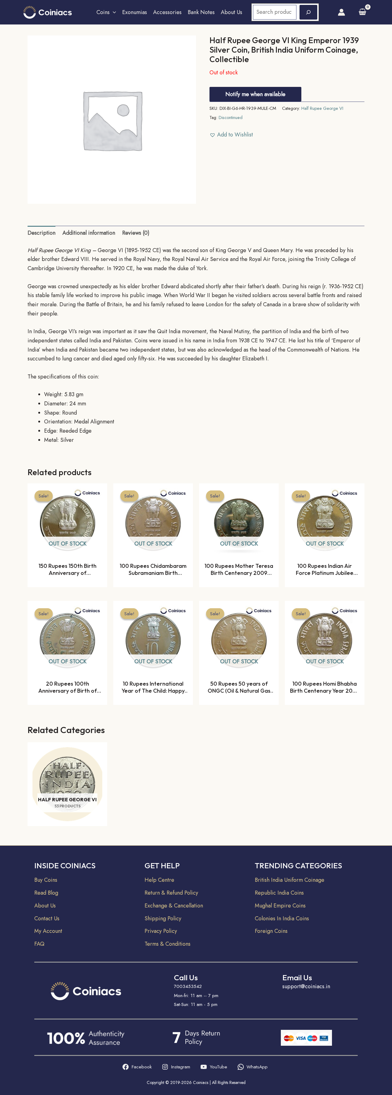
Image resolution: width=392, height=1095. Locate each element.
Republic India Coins (279, 893)
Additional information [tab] (88, 233)
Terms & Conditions (167, 944)
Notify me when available (255, 94)
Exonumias (134, 12)
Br (257, 880)
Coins (103, 12)
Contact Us (46, 918)
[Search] (308, 12)
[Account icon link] (341, 12)
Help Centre (159, 880)
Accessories (167, 12)
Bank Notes (201, 12)
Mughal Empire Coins (280, 906)
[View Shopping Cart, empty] (362, 12)
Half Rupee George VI (322, 108)
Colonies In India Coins (282, 918)
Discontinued (231, 117)
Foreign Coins (271, 931)
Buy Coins (45, 880)
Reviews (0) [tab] (135, 233)
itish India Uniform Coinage (292, 880)
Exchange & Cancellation (174, 906)
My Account (48, 931)
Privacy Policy (161, 931)
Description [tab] (41, 233)
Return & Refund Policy (171, 893)
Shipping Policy (163, 918)
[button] (113, 12)
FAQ (39, 944)
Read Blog (46, 893)
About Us (231, 12)
